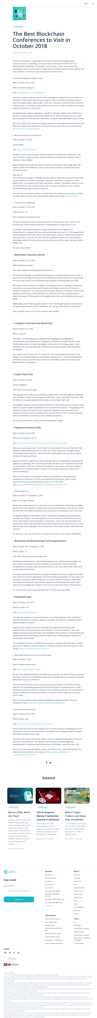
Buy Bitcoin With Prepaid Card (54, 899)
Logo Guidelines (79, 907)
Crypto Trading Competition (54, 943)
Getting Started (50, 925)
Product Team (17, 53)
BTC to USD (49, 888)
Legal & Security (79, 888)
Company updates (18, 26)
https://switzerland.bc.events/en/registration (46, 703)
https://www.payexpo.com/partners (33, 648)
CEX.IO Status (12, 959)
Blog (75, 904)
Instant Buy (48, 875)
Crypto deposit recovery (81, 935)
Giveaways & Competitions (53, 940)
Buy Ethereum (49, 884)
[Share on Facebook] (46, 762)
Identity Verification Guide (53, 933)
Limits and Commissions (53, 919)
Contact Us (77, 881)
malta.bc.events (71, 196)
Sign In (86, 3)
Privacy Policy (78, 894)
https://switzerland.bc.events (29, 669)
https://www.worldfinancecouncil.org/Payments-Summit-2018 (42, 443)
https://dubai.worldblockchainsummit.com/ (34, 724)
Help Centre (77, 910)
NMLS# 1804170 (16, 977)
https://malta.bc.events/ (27, 149)
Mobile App (77, 925)
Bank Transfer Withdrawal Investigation (82, 939)
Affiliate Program (79, 932)
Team (75, 884)
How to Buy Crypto (51, 922)
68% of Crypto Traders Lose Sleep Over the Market (75, 816)
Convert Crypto (78, 943)
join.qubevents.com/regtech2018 (30, 92)
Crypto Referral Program (81, 929)
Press (75, 901)
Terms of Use (78, 891)
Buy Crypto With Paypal (52, 891)
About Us (77, 875)
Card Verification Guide (52, 937)
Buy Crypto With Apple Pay (53, 902)
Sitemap (76, 914)
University (77, 878)
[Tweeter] (50, 762)
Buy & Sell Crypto (50, 878)
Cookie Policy (78, 897)
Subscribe (19, 899)
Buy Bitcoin (48, 881)
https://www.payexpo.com (27, 612)
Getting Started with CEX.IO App (53, 929)
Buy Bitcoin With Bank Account (52, 895)
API (75, 922)
